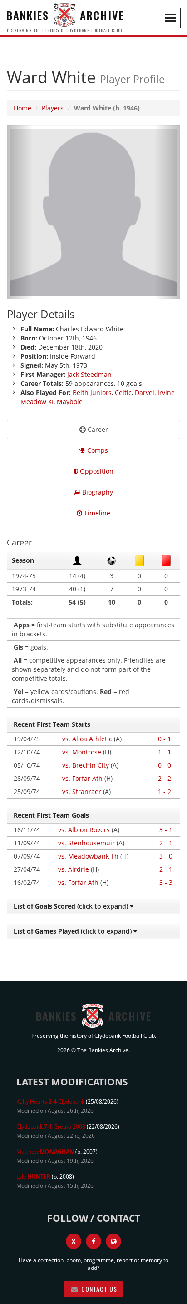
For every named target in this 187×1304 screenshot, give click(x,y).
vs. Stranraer (81, 791)
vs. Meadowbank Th (88, 856)
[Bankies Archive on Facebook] (93, 1241)
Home (22, 108)
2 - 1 (165, 843)
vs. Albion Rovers (84, 829)
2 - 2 (164, 778)
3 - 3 (165, 882)
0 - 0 (164, 765)
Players (53, 108)
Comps (96, 450)
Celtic (123, 392)
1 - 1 (164, 752)
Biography (96, 492)
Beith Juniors (92, 392)
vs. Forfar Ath (82, 778)
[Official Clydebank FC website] (113, 1241)
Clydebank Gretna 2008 (50, 1126)
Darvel (144, 392)
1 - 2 (164, 791)
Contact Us (98, 1289)
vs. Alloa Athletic (87, 738)
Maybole (70, 401)
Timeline (96, 513)
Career (97, 429)
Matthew (45, 1151)
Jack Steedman (89, 374)
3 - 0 (165, 856)
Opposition (95, 471)
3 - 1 (165, 829)
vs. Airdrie (73, 869)
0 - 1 (164, 738)
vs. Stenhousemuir (86, 843)
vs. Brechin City (85, 765)
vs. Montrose (81, 752)
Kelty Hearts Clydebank (50, 1101)
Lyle (33, 1176)
